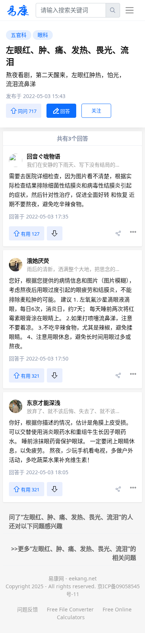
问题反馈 (27, 609)
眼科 (43, 34)
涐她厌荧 (38, 260)
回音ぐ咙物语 (43, 156)
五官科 (18, 34)
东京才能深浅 (43, 402)
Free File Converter (70, 609)
